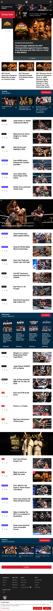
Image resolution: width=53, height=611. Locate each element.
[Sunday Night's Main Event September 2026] (26, 101)
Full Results (6, 346)
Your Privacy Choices (25, 587)
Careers (4, 582)
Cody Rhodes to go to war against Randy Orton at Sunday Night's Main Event (25, 108)
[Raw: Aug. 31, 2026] (43, 101)
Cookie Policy (37, 587)
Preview (33, 58)
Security (36, 584)
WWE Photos (15, 584)
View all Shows (45, 315)
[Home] (26, 2)
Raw (3, 392)
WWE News (14, 580)
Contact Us (37, 582)
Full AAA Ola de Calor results (7, 107)
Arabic (4, 592)
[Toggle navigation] (2, 2)
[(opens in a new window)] (21, 14)
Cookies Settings (5, 608)
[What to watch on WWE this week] (42, 476)
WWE (3, 472)
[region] (26, 605)
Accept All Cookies (37, 608)
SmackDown (4, 160)
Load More (26, 567)
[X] (7, 30)
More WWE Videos (44, 540)
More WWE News (46, 92)
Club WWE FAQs (38, 580)
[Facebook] (5, 30)
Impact (4, 584)
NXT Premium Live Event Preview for (24, 42)
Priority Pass (14, 587)
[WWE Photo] (26, 214)
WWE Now (4, 260)
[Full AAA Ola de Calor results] (9, 101)
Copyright (23, 584)
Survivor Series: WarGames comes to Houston (38, 14)
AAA (3, 147)
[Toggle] (9, 30)
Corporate (5, 580)
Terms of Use (23, 580)
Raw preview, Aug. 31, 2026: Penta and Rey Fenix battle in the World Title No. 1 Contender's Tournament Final (42, 109)
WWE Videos (14, 582)
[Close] (51, 602)
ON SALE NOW (7, 14)
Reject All (47, 608)
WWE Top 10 (4, 379)
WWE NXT (4, 120)
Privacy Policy (23, 582)
